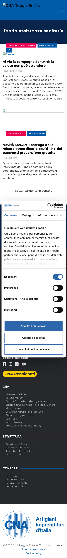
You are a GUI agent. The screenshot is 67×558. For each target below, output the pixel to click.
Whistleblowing (14, 422)
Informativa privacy (33, 549)
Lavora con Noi (14, 486)
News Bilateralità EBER (21, 45)
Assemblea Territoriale (18, 451)
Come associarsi (15, 479)
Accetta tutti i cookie (33, 326)
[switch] (58, 288)
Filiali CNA (11, 476)
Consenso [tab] (10, 215)
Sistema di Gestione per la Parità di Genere (30, 404)
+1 (9, 50)
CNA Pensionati (19, 374)
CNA (6, 386)
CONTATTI (11, 468)
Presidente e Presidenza (20, 444)
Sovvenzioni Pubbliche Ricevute (24, 411)
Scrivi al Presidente (17, 482)
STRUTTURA (12, 436)
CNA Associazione (16, 394)
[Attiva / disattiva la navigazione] (61, 10)
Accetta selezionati (33, 337)
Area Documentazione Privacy (23, 425)
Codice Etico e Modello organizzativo (27, 401)
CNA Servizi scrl (14, 397)
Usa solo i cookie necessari (34, 349)
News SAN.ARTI (47, 45)
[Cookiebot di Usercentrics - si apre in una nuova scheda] (48, 205)
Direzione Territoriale (18, 447)
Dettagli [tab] (27, 215)
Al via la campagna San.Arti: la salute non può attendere (28, 64)
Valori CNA (12, 418)
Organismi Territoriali (17, 454)
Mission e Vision (14, 408)
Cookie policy (34, 553)
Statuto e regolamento (19, 415)
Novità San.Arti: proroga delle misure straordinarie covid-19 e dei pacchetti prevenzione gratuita (32, 149)
